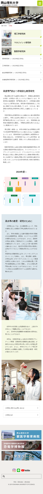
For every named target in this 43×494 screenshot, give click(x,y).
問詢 (15, 482)
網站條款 (27, 482)
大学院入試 (9, 415)
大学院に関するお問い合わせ (14, 408)
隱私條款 (20, 482)
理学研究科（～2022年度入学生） (13, 59)
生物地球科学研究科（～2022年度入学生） (16, 80)
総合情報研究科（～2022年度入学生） (14, 73)
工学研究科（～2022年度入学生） (13, 66)
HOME (5, 25)
